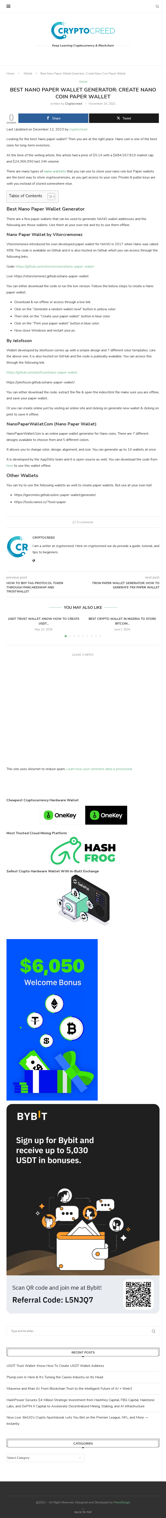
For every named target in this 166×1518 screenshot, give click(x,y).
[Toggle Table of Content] (49, 196)
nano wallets (55, 171)
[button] (12, 626)
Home (10, 74)
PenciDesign (122, 1502)
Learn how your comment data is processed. (99, 769)
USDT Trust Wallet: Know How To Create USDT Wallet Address (55, 1365)
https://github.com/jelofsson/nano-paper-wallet (41, 372)
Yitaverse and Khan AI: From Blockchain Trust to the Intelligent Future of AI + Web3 (69, 1388)
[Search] (157, 6)
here (9, 465)
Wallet (28, 74)
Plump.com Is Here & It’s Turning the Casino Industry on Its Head (54, 1377)
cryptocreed (73, 104)
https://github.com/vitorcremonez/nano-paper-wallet (55, 266)
